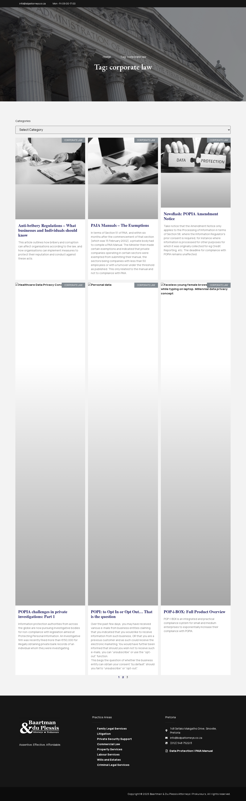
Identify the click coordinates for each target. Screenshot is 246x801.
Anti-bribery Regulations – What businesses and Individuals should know (47, 230)
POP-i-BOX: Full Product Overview (194, 612)
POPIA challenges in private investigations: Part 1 (42, 614)
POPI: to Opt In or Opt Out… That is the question (121, 614)
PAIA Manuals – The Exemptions (120, 225)
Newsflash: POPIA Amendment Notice (191, 216)
